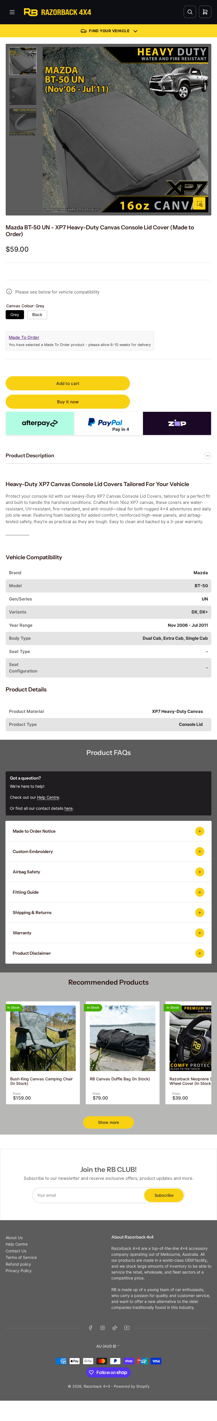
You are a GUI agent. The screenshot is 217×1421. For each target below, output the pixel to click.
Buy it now (68, 401)
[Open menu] (12, 12)
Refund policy (18, 1264)
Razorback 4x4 (97, 1386)
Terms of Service (21, 1257)
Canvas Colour (25, 306)
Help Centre (17, 1244)
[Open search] (190, 12)
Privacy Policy (19, 1270)
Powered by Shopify (131, 1386)
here (68, 808)
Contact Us (16, 1250)
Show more (108, 1122)
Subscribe (164, 1195)
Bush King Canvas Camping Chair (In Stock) (41, 1081)
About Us (14, 1237)
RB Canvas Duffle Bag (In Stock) (120, 1078)
